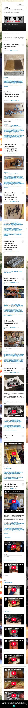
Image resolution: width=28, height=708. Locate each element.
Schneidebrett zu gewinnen (9, 437)
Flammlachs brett (14, 527)
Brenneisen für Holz (7, 422)
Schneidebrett (12, 82)
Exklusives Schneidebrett (17, 81)
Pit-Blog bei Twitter (8, 611)
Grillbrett (19, 126)
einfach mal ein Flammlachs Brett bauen (12, 525)
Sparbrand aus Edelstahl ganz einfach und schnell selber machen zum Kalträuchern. (10, 245)
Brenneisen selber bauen (8, 425)
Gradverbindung (14, 126)
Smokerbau (12, 80)
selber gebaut (11, 532)
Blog (5, 24)
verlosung (18, 477)
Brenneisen (13, 420)
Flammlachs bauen (7, 527)
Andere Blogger (7, 29)
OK (14, 705)
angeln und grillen (19, 305)
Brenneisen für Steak (16, 422)
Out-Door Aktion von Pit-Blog (12, 311)
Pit (4, 52)
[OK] (26, 704)
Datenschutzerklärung (19, 27)
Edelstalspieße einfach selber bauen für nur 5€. (11, 323)
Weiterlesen (6, 77)
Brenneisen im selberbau (8, 424)
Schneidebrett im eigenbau (13, 135)
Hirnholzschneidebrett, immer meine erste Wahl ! (11, 46)
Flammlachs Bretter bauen (14, 529)
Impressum (14, 29)
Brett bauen (21, 523)
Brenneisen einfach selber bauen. (10, 369)
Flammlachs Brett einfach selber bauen (13, 527)
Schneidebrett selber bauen (18, 83)
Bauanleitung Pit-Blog (8, 81)
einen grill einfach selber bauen (12, 355)
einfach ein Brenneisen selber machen (11, 427)
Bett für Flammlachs (15, 523)
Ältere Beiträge (7, 537)
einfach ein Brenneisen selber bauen (14, 426)
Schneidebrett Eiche (19, 82)
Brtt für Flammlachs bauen (9, 524)
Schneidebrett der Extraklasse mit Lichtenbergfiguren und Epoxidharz (14, 131)
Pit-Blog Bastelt (12, 429)
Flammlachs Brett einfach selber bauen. (11, 485)
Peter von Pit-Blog (7, 473)
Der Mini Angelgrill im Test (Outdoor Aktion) (11, 279)
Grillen (9, 24)
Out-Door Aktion (7, 359)
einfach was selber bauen (18, 525)
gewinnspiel (6, 472)
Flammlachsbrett (15, 530)
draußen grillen (16, 306)
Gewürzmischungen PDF (8, 27)
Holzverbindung (7, 127)
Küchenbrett (12, 127)
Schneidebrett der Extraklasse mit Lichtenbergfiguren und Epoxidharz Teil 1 (11, 196)
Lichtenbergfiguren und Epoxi (9, 129)
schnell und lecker (19, 312)
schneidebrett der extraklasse (9, 474)
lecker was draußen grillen (9, 310)
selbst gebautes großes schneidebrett (12, 476)
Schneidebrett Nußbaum (8, 83)
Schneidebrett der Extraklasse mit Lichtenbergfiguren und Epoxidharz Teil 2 (11, 147)
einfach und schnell (10, 356)
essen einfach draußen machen (13, 309)
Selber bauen (6, 362)
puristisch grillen (12, 312)
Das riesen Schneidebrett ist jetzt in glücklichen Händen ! (11, 95)
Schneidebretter (7, 80)
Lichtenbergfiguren (19, 127)
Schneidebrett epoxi (11, 134)
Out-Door (16, 310)
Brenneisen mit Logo (18, 424)
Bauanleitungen (15, 24)
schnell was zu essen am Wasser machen (12, 314)
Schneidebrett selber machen (9, 85)
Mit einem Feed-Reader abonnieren (10, 560)
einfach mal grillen (15, 308)
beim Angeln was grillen (8, 306)
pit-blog (7, 8)
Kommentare (9, 315)
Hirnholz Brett (6, 82)
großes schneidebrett (18, 472)
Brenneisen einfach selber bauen (15, 421)
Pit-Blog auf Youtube (8, 582)
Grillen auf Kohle (17, 79)
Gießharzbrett (11, 472)
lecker (20, 309)
